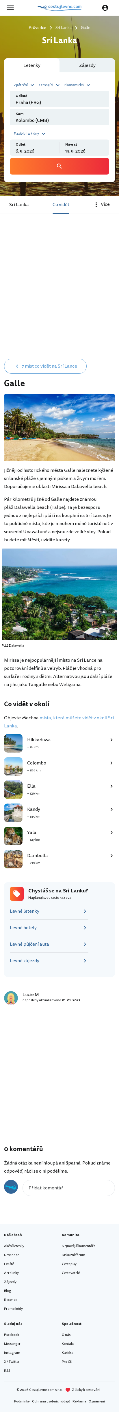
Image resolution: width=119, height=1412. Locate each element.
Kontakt (68, 1343)
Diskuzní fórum (73, 1255)
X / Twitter (12, 1361)
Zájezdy (10, 1281)
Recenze (10, 1299)
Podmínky (22, 1401)
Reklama (79, 1401)
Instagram (12, 1352)
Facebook (11, 1334)
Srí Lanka (19, 204)
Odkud (21, 95)
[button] (25, 84)
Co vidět (61, 204)
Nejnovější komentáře (78, 1246)
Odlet (20, 144)
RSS (7, 1370)
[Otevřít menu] (12, 7)
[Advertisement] (59, 292)
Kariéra (67, 1352)
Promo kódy (13, 1308)
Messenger (12, 1343)
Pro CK (67, 1361)
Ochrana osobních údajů (51, 1401)
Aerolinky (11, 1272)
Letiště (9, 1263)
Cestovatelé (71, 1272)
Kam (20, 113)
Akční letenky (14, 1246)
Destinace (11, 1255)
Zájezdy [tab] (87, 65)
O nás (66, 1334)
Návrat (71, 144)
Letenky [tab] (31, 65)
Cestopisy (69, 1263)
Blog (7, 1290)
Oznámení (97, 1401)
